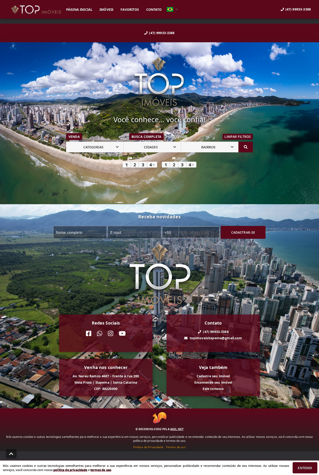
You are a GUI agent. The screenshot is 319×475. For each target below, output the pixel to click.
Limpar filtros (237, 136)
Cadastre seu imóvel (213, 376)
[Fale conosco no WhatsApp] (99, 333)
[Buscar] (245, 147)
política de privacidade (70, 470)
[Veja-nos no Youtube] (122, 333)
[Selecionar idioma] (172, 9)
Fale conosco (213, 388)
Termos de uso (176, 447)
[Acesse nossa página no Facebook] (88, 333)
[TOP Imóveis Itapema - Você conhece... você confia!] (159, 82)
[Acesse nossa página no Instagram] (110, 333)
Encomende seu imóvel (213, 382)
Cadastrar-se (243, 232)
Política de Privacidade (148, 447)
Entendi (305, 468)
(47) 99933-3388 (161, 33)
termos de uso (100, 470)
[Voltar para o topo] (11, 453)
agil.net (177, 429)
